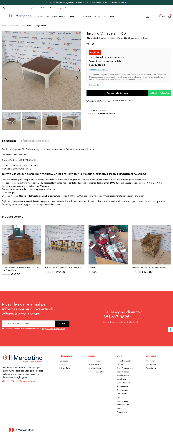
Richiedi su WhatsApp (159, 93)
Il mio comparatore (96, 371)
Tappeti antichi (123, 371)
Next (77, 78)
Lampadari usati (123, 382)
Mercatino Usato (56, 16)
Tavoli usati (121, 408)
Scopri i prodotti (60, 8)
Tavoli (23, 25)
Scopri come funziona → (98, 69)
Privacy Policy (65, 368)
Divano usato (122, 390)
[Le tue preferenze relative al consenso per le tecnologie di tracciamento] (170, 329)
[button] (5, 8)
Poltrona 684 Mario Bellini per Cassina (148, 267)
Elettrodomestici (152, 364)
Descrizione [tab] (9, 141)
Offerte (73, 16)
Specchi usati (122, 386)
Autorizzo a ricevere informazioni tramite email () (34, 328)
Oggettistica (151, 368)
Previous (6, 78)
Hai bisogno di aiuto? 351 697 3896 (122, 314)
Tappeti (92, 267)
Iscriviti (62, 323)
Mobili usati (122, 379)
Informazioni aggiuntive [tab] (34, 141)
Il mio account (94, 360)
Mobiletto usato (123, 375)
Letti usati (120, 397)
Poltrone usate (123, 404)
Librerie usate (122, 401)
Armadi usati (122, 412)
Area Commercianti (125, 368)
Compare (39, 240)
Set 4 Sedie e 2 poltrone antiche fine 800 (63, 267)
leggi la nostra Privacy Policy (53, 328)
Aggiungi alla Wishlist (97, 100)
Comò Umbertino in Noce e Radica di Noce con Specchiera (21, 269)
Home (40, 16)
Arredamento (14, 25)
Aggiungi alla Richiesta (117, 93)
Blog (97, 16)
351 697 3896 (8, 381)
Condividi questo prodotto (121, 100)
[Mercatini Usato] (20, 16)
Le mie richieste (94, 368)
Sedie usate (122, 393)
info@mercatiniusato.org (25, 381)
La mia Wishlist (94, 364)
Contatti (109, 16)
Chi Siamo (86, 16)
